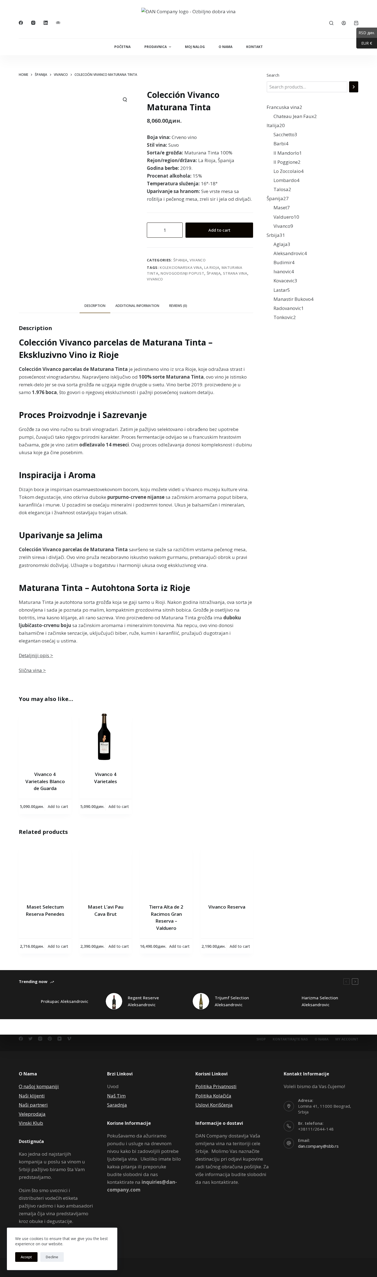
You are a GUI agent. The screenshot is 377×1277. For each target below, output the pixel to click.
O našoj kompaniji (39, 1086)
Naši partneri (33, 1105)
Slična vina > (32, 670)
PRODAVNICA (155, 46)
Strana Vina (235, 273)
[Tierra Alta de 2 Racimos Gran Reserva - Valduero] (166, 870)
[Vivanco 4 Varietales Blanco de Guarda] (45, 737)
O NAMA (225, 46)
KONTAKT (254, 46)
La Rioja (211, 267)
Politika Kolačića (213, 1096)
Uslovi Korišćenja (214, 1105)
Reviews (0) (178, 305)
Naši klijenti (32, 1096)
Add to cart (219, 230)
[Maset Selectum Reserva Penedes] (45, 870)
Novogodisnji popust (182, 273)
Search (273, 75)
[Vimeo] (69, 1039)
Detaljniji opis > (36, 655)
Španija (180, 260)
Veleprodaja (32, 1114)
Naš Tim (116, 1096)
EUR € (364, 43)
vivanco (155, 279)
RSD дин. (365, 32)
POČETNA (122, 46)
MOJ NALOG (195, 46)
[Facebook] (21, 23)
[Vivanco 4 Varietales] (105, 737)
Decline (52, 1256)
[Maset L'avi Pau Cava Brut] (105, 870)
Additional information (137, 305)
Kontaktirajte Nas (290, 1039)
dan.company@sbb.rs (318, 1146)
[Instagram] (33, 23)
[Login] (344, 23)
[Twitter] (30, 1039)
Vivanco (198, 260)
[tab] (94, 306)
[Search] (353, 86)
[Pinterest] (50, 1039)
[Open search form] (331, 23)
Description (94, 305)
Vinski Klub (31, 1123)
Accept (26, 1256)
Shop (261, 1039)
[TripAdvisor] (58, 23)
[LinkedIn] (46, 23)
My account (346, 1039)
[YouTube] (59, 1039)
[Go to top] (2, 4)
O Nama (321, 1039)
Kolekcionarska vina (181, 267)
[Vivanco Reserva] (227, 870)
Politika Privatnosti (216, 1086)
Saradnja (117, 1105)
